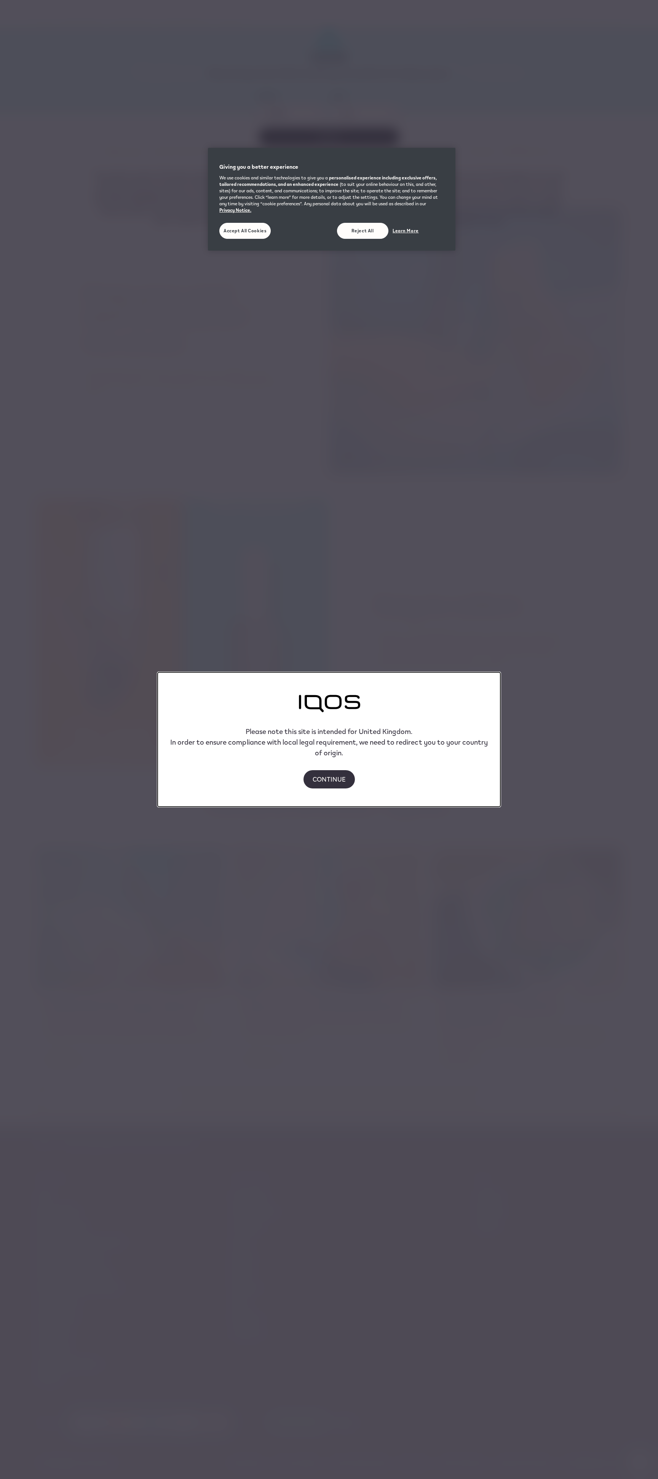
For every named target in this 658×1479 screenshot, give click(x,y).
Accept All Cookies (245, 230)
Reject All (362, 230)
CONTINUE (329, 779)
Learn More (406, 230)
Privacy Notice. (235, 210)
